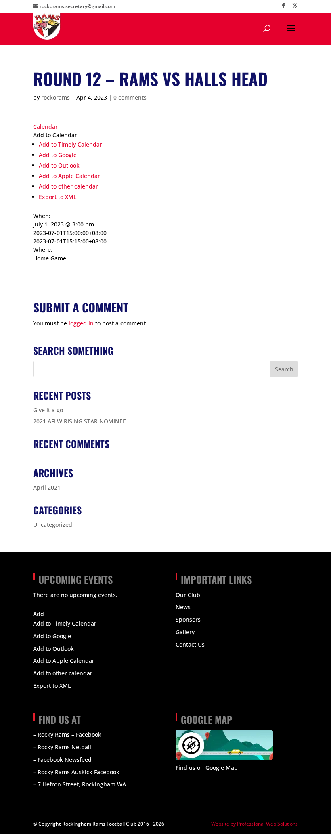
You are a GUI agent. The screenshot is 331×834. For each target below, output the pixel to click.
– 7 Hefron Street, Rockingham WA (79, 784)
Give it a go (48, 410)
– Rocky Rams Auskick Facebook (76, 772)
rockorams (55, 97)
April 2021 (47, 487)
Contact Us (190, 644)
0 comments (130, 97)
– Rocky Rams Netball (62, 747)
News (183, 607)
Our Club (188, 595)
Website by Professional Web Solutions (254, 823)
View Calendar (52, 604)
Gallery (185, 632)
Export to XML (57, 197)
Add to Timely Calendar (70, 144)
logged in (81, 323)
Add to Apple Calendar (69, 176)
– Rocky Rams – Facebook (67, 734)
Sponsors (188, 619)
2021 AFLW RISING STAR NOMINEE (79, 421)
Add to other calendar (68, 186)
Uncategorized (52, 524)
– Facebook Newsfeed (62, 759)
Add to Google (58, 155)
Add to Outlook (59, 165)
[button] (55, 135)
